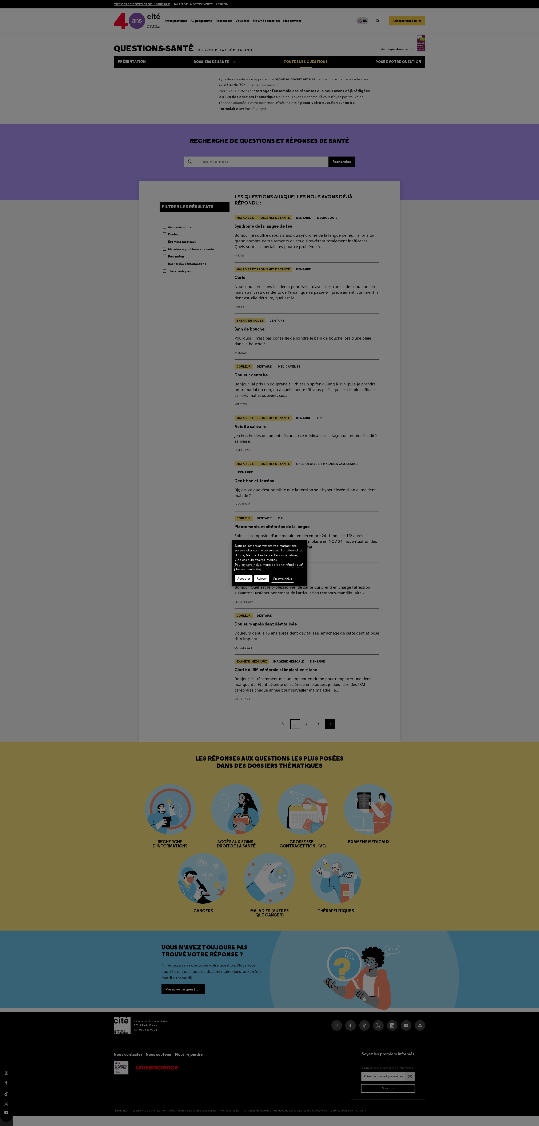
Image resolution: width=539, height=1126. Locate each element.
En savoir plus (282, 579)
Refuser (262, 578)
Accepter (243, 578)
